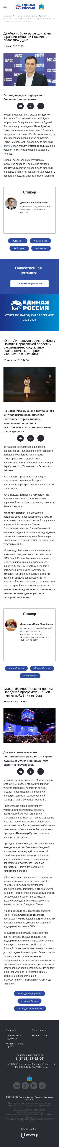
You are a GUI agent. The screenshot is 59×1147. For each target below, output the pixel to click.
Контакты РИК (40, 1035)
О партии (11, 1030)
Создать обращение (29, 283)
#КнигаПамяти (16, 668)
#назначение (40, 241)
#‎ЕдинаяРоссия (29, 1001)
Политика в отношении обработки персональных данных (29, 1115)
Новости (42, 16)
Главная (7, 16)
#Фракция (41, 248)
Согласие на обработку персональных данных (29, 1119)
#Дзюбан (17, 241)
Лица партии (39, 1030)
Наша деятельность (25, 16)
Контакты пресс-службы (15, 1045)
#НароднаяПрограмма (29, 993)
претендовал (10, 146)
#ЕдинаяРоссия (42, 668)
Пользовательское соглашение (29, 1109)
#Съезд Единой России (30, 1008)
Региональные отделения (13, 1037)
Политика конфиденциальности (29, 1112)
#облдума (19, 248)
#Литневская (30, 675)
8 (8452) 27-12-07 (30, 1058)
